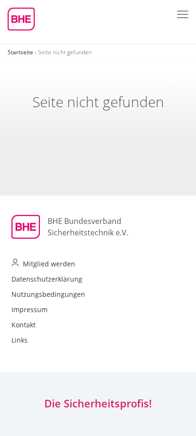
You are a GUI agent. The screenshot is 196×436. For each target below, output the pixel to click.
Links (19, 340)
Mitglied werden (49, 263)
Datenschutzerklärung (46, 279)
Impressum (29, 309)
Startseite (20, 52)
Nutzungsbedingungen (48, 294)
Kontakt (23, 324)
